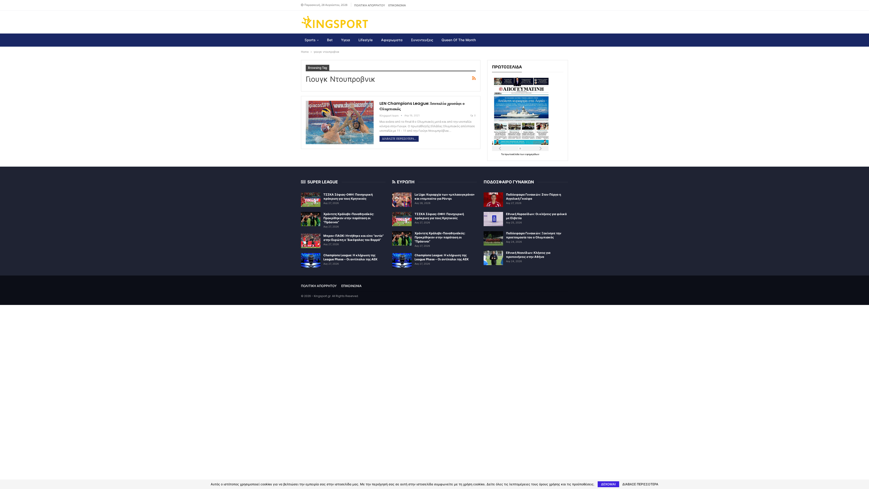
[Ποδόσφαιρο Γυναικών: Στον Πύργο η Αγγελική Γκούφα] (493, 199)
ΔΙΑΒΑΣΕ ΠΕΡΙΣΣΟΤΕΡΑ (640, 484)
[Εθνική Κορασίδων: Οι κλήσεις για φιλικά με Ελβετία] (493, 219)
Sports (310, 40)
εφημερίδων (532, 154)
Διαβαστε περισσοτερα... (399, 138)
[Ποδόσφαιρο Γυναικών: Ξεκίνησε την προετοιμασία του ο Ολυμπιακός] (493, 238)
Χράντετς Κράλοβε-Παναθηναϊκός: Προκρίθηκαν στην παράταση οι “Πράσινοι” (348, 218)
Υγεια (345, 40)
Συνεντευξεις (422, 40)
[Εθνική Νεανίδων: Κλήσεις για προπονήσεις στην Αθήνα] (493, 258)
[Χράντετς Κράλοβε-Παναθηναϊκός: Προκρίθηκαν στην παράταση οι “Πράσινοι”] (310, 219)
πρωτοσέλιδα (512, 154)
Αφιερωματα (392, 40)
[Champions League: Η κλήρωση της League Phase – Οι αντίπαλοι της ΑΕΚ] (310, 260)
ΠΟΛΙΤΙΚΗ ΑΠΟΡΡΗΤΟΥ (369, 5)
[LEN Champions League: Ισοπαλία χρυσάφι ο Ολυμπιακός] (340, 122)
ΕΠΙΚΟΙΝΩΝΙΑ (397, 5)
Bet (330, 40)
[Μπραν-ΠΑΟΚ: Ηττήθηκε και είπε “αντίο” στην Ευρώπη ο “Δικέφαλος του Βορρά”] (310, 241)
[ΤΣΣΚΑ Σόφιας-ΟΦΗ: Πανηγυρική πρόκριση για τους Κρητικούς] (310, 199)
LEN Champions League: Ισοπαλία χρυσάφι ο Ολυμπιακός (422, 106)
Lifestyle (365, 40)
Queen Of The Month (459, 40)
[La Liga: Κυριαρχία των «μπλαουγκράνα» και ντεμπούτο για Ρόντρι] (402, 199)
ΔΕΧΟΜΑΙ (608, 484)
